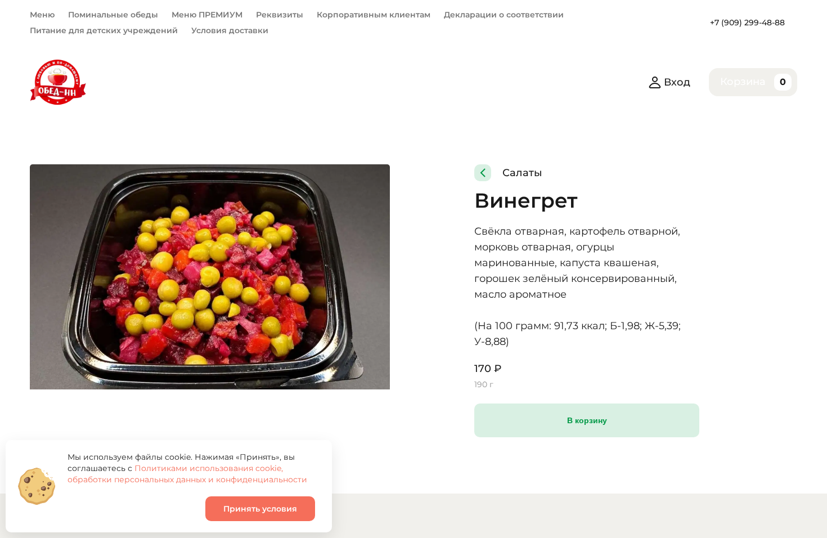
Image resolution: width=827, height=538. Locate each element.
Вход (677, 82)
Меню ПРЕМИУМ (207, 15)
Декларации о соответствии (504, 15)
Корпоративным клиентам (373, 15)
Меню (42, 15)
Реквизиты (279, 15)
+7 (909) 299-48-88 (747, 22)
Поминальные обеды (113, 15)
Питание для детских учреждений (104, 30)
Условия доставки (229, 30)
